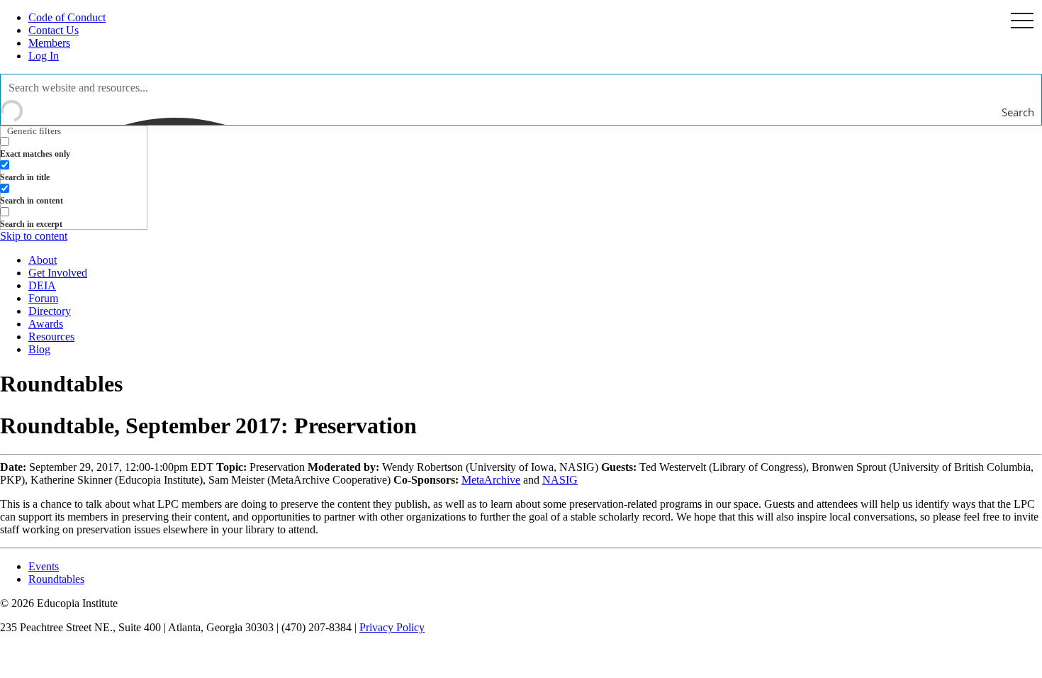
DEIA (42, 285)
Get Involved (57, 273)
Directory (49, 311)
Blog (39, 349)
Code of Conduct (67, 17)
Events (43, 566)
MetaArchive (490, 480)
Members (49, 43)
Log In (43, 56)
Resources (51, 336)
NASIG (560, 480)
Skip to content (33, 236)
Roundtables (56, 579)
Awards (45, 324)
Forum (43, 298)
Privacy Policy (392, 627)
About (42, 260)
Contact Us (53, 30)
